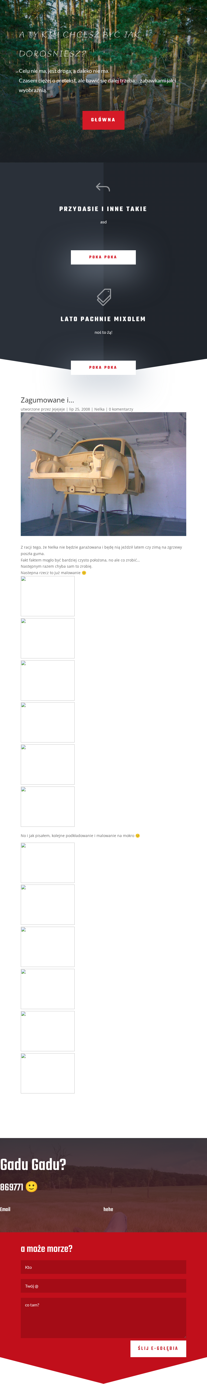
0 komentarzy (121, 409)
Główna (103, 120)
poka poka (103, 257)
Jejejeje (58, 409)
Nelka (99, 409)
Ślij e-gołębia (158, 1349)
